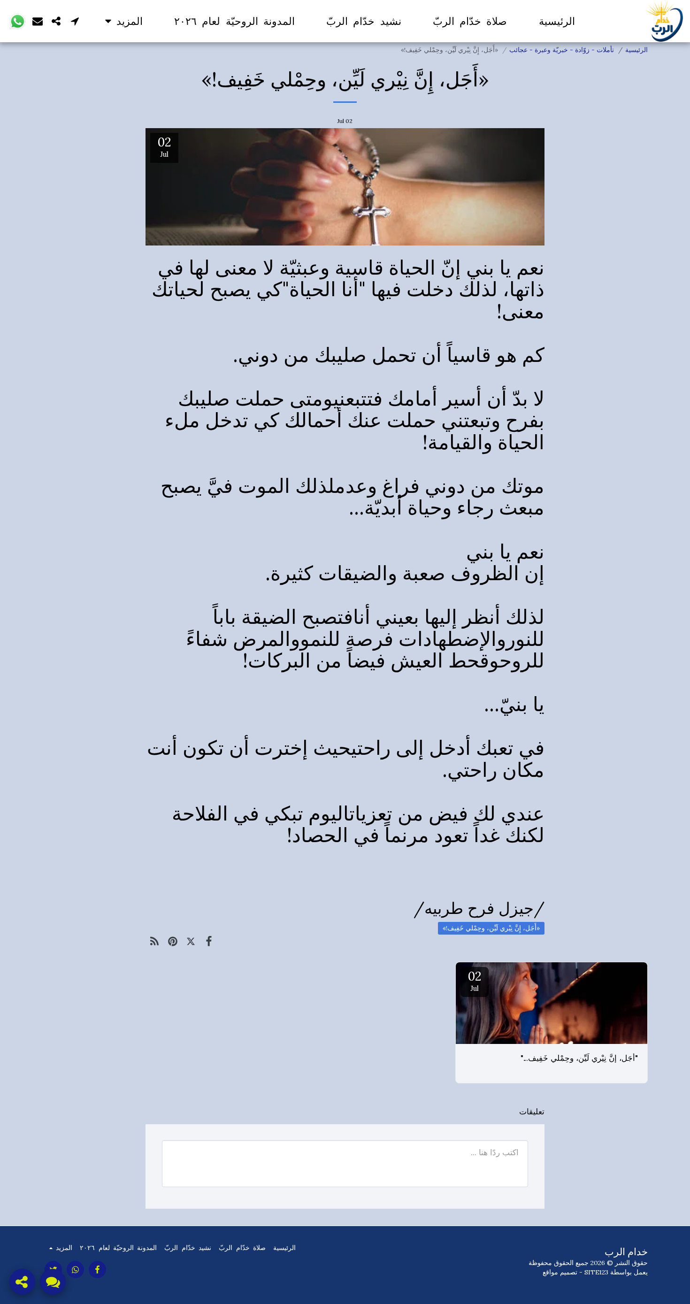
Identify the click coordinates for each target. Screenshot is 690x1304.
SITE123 (596, 1272)
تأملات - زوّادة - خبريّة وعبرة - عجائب (561, 50)
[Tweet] (191, 941)
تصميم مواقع (560, 1272)
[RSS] (155, 941)
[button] (75, 20)
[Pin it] (173, 941)
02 (474, 980)
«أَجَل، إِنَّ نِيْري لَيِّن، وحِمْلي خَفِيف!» (491, 928)
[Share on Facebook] (209, 941)
